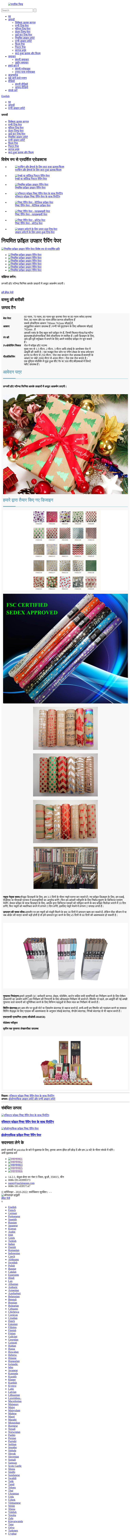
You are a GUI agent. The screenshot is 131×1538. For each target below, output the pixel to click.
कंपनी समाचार (22, 59)
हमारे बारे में (13, 65)
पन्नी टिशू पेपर (22, 25)
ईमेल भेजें (5, 1198)
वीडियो (11, 81)
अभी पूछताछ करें (9, 1153)
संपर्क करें (12, 90)
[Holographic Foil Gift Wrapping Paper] (20, 1128)
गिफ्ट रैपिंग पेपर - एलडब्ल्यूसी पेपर (31, 214)
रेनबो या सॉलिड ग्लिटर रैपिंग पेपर (31, 178)
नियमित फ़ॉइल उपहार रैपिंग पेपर (30, 187)
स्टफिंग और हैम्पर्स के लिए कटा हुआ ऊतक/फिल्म (38, 169)
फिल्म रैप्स (20, 44)
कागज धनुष (20, 50)
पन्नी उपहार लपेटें (23, 41)
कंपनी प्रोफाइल (22, 68)
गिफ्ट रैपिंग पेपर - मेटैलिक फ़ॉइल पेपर (32, 205)
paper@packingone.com (21, 1183)
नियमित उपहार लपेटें (25, 37)
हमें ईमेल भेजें (7, 292)
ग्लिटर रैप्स (20, 47)
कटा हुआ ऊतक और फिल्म (27, 53)
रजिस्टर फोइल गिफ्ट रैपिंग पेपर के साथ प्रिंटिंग (37, 196)
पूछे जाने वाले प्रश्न (17, 78)
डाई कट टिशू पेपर (23, 34)
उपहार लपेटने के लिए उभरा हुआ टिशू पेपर (35, 232)
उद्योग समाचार (21, 62)
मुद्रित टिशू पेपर (22, 28)
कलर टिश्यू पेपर (22, 31)
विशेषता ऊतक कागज (25, 22)
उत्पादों (11, 19)
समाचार (12, 56)
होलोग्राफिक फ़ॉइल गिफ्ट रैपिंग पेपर (21, 1135)
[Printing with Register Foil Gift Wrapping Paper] (25, 1115)
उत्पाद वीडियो (21, 87)
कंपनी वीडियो (21, 84)
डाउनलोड (13, 74)
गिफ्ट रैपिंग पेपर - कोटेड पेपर (28, 223)
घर (9, 16)
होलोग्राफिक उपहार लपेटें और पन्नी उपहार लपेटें (32, 1098)
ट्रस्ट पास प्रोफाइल (25, 71)
